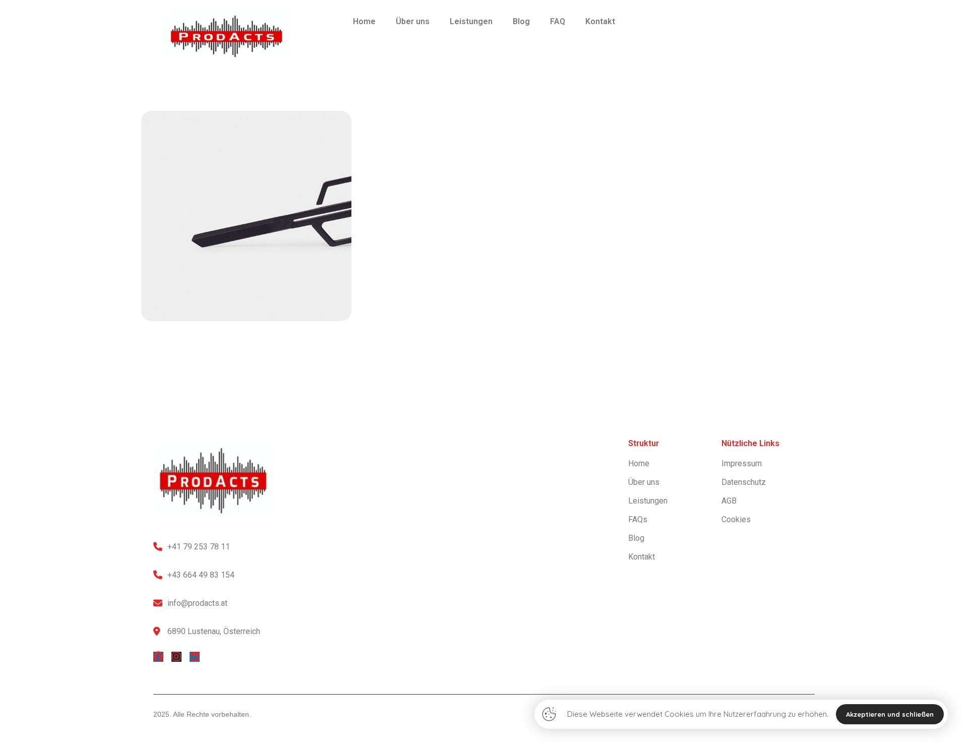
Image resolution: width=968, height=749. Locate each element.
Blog (521, 21)
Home (364, 21)
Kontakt (600, 21)
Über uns (413, 21)
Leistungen (471, 21)
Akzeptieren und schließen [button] (890, 714)
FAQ (557, 21)
